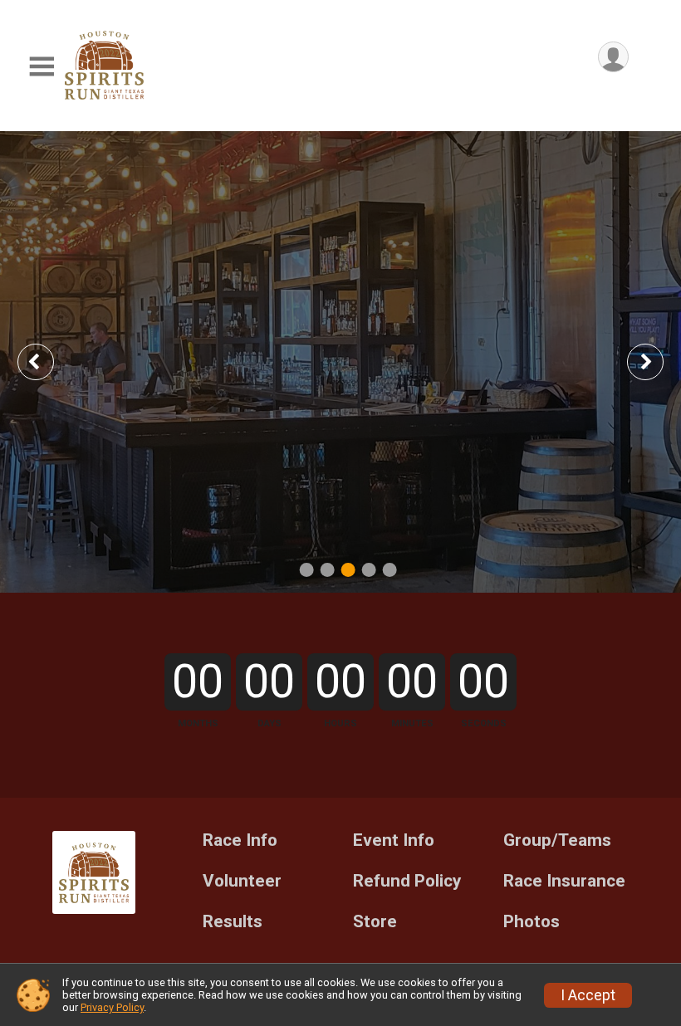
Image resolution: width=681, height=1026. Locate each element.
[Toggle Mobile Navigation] (41, 67)
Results (232, 921)
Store (375, 921)
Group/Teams (557, 840)
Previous (47, 361)
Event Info (393, 840)
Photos (531, 921)
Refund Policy (407, 881)
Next (658, 361)
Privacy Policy (112, 1007)
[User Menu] (613, 57)
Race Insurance (564, 881)
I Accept (588, 995)
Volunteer (242, 881)
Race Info (240, 840)
